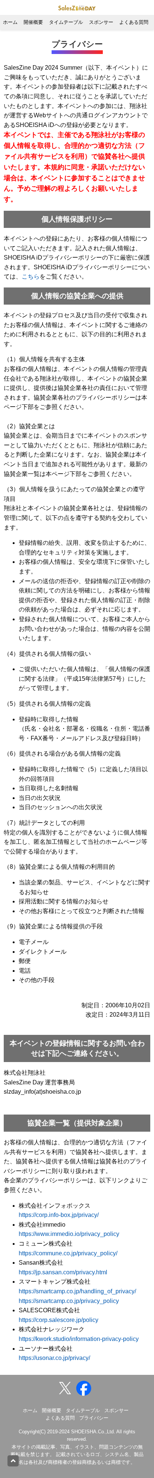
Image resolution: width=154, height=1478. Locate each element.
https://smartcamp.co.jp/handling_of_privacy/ (77, 1291)
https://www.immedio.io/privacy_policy (69, 1234)
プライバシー (93, 1418)
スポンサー (101, 22)
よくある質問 (133, 22)
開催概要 (33, 22)
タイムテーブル (66, 22)
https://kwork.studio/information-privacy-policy (79, 1339)
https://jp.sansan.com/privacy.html (63, 1272)
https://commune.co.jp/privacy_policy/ (68, 1253)
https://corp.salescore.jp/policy (58, 1320)
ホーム (10, 22)
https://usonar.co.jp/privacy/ (54, 1358)
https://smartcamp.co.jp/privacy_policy (69, 1301)
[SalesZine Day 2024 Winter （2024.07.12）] (85, 1387)
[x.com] (67, 1387)
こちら (31, 276)
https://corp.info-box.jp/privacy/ (59, 1215)
